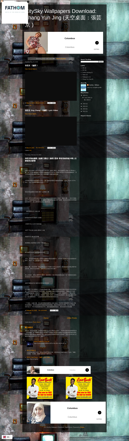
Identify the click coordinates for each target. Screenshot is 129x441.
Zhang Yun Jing (86, 79)
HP (83, 68)
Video (84, 74)
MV (30, 105)
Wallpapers (85, 77)
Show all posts (61, 58)
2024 (84, 106)
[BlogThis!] (50, 103)
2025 (84, 103)
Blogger (82, 427)
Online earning (86, 72)
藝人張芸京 (29, 327)
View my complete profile (94, 87)
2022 (84, 111)
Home (46, 318)
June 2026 (87, 97)
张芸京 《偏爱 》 (31, 65)
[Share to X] (51, 103)
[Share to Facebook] (53, 103)
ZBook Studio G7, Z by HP (41, 341)
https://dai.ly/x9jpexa (31, 69)
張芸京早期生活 (31, 350)
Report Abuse (86, 116)
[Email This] (48, 103)
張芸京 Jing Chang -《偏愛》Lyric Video (41, 110)
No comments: (40, 103)
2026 (84, 95)
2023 (84, 109)
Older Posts (72, 318)
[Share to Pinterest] (55, 103)
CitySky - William (94, 85)
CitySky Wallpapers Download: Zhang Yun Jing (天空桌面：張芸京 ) (63, 18)
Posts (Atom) (37, 322)
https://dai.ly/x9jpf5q (30, 114)
